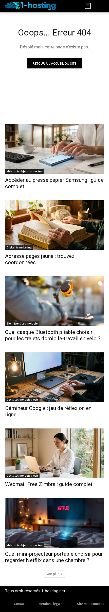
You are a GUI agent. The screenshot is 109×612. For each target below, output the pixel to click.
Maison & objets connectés (24, 171)
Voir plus (52, 574)
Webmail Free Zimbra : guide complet (49, 484)
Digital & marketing (19, 247)
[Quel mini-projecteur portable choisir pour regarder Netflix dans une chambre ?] (54, 523)
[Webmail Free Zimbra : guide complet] (54, 453)
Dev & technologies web (22, 399)
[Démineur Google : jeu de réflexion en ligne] (54, 377)
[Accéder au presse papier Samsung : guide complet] (54, 149)
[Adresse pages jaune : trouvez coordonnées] (54, 225)
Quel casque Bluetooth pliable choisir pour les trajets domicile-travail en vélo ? (52, 335)
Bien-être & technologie (22, 323)
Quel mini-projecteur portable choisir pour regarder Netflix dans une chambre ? (54, 557)
